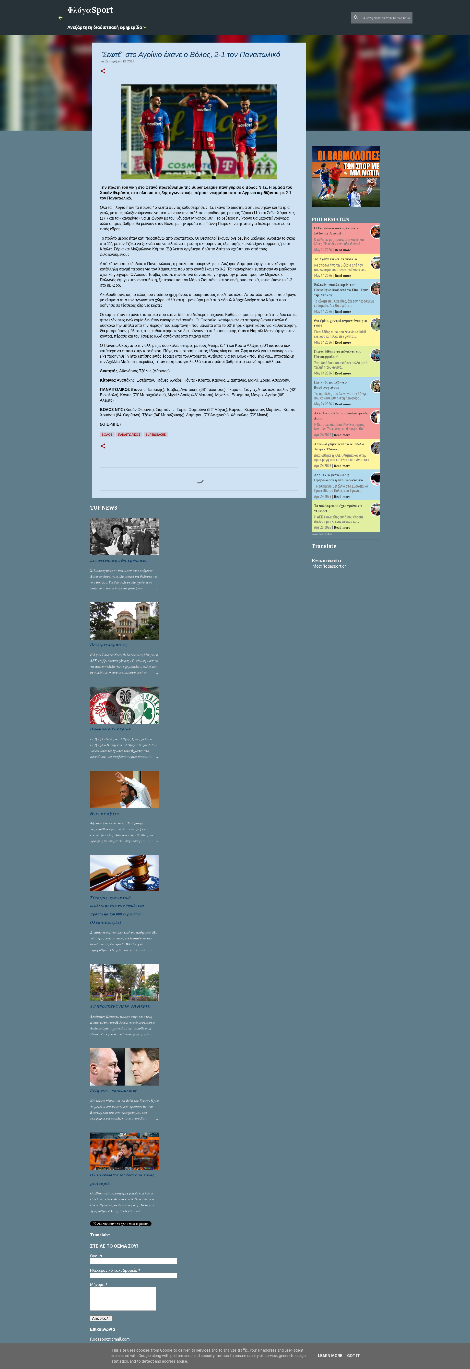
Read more (343, 249)
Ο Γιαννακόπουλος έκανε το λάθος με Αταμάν (337, 230)
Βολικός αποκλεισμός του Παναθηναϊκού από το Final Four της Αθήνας (341, 289)
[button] (103, 71)
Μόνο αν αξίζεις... (106, 813)
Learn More (330, 1355)
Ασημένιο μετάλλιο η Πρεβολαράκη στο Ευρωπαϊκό (338, 477)
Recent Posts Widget (322, 534)
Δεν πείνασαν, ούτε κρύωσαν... (118, 560)
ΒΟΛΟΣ (107, 434)
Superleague (156, 434)
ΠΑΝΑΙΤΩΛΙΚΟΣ (129, 434)
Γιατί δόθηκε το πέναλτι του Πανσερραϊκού (337, 354)
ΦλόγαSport (90, 10)
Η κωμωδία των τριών (110, 729)
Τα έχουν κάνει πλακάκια (335, 258)
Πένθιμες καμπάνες (108, 644)
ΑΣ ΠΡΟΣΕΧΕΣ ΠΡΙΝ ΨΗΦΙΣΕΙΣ (120, 1006)
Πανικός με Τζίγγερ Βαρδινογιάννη (330, 385)
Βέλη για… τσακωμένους (113, 1090)
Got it (353, 1355)
